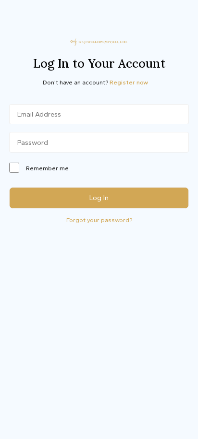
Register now (129, 82)
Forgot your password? (99, 220)
